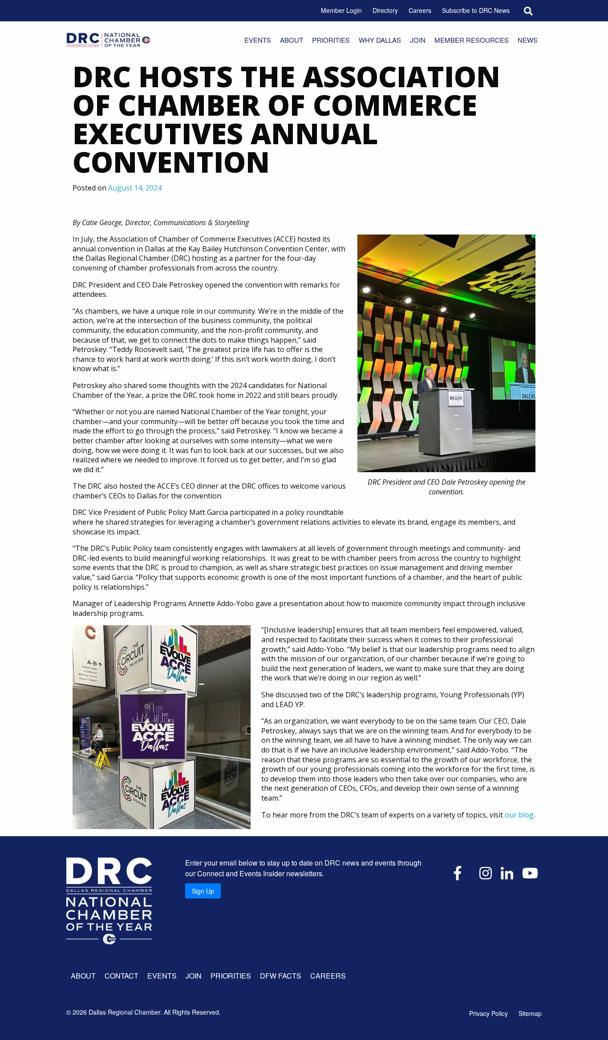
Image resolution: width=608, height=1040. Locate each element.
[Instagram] (485, 872)
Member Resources (471, 40)
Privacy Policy (488, 1013)
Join (418, 40)
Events (257, 40)
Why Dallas (380, 40)
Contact (121, 976)
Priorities (331, 40)
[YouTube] (530, 872)
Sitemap (530, 1013)
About (291, 40)
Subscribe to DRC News (476, 10)
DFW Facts (280, 976)
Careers (420, 10)
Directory (385, 10)
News (528, 40)
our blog (519, 815)
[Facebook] (458, 872)
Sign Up (203, 890)
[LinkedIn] (507, 872)
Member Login (341, 10)
